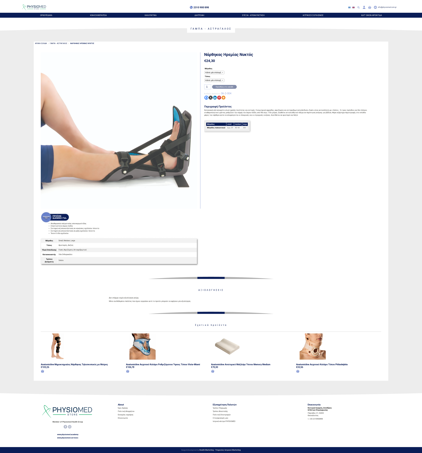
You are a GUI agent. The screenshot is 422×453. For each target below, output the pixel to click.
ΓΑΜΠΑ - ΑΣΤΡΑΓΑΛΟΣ (58, 43)
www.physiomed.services (67, 438)
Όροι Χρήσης (123, 408)
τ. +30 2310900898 (315, 419)
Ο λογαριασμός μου (220, 418)
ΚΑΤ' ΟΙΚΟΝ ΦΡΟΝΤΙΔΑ (371, 15)
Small (61, 241)
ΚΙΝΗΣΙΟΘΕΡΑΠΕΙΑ (98, 15)
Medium (67, 241)
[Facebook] (206, 98)
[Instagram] (69, 426)
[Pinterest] (219, 98)
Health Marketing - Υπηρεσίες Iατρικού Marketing (220, 450)
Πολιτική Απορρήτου (126, 411)
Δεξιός (70, 245)
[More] (223, 98)
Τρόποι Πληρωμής (220, 408)
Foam (61, 250)
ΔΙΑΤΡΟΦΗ (199, 15)
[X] (211, 98)
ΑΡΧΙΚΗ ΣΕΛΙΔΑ (41, 43)
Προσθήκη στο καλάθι (224, 87)
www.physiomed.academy (67, 434)
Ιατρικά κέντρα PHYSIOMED (224, 421)
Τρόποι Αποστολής (220, 411)
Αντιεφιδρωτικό (80, 250)
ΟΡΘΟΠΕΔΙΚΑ (46, 15)
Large (73, 241)
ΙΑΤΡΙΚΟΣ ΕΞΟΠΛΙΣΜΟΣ (313, 15)
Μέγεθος (208, 69)
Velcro (61, 260)
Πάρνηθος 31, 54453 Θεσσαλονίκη (316, 414)
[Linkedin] (215, 98)
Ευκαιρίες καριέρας (125, 415)
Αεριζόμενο (68, 250)
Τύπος (207, 76)
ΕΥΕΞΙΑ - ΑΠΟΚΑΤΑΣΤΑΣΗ (253, 15)
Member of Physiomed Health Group (68, 422)
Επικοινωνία (123, 418)
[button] (52, 371)
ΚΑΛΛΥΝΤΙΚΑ (150, 15)
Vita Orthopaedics (65, 254)
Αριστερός (63, 245)
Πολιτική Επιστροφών (222, 415)
